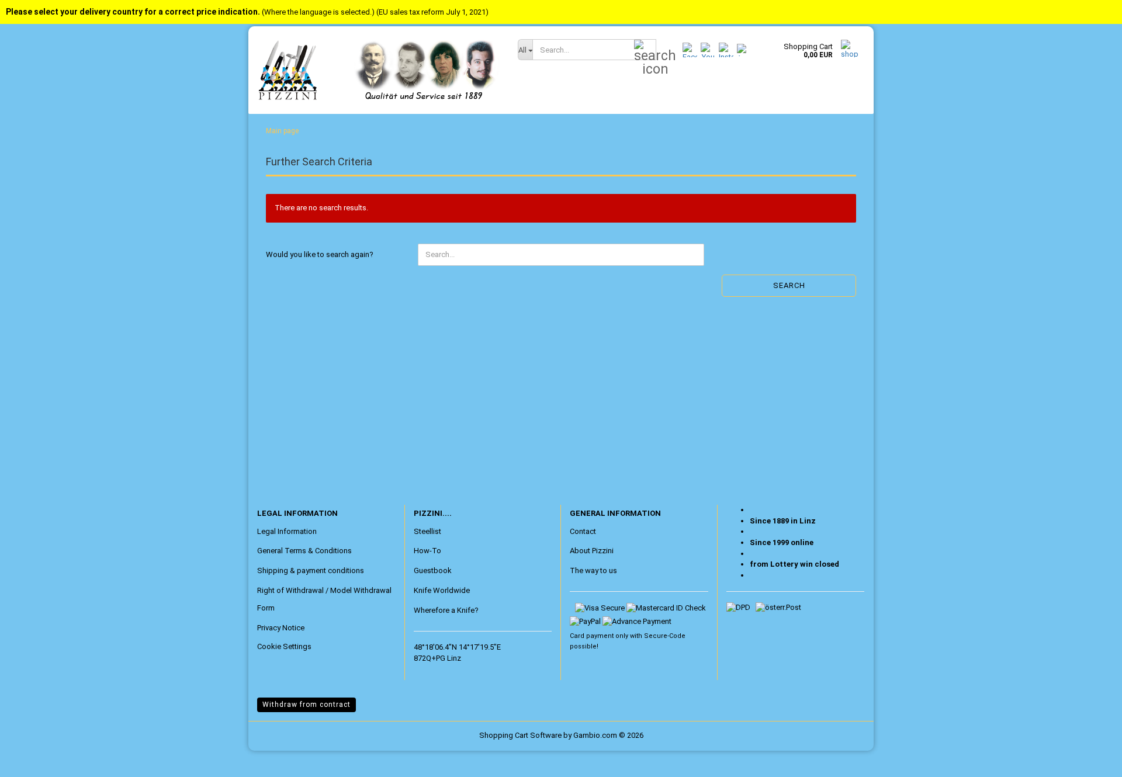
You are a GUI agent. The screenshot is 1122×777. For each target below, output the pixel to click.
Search (789, 285)
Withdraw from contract (306, 704)
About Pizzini (592, 550)
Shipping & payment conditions (310, 570)
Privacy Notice (280, 627)
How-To (427, 550)
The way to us (593, 570)
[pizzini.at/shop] (378, 70)
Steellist (427, 531)
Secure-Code (664, 636)
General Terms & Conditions (304, 550)
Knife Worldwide (442, 590)
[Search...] (645, 50)
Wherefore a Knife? (446, 610)
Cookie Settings (284, 646)
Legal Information (287, 531)
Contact (583, 531)
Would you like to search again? (319, 254)
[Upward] (32, 759)
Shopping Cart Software (520, 735)
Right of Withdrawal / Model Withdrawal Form (324, 599)
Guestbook (433, 570)
